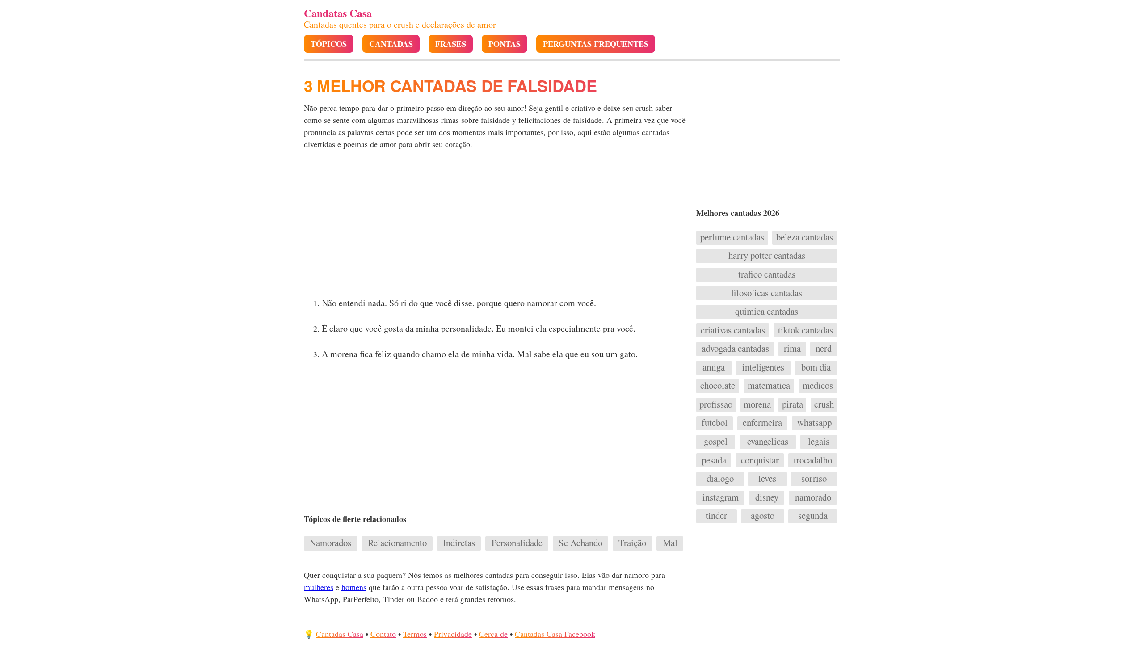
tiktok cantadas (805, 330)
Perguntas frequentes (595, 44)
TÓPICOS (329, 44)
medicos (818, 385)
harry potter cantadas (766, 255)
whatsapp (814, 422)
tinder (716, 515)
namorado (813, 497)
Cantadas (391, 44)
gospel (716, 441)
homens (353, 586)
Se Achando (580, 543)
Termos (415, 633)
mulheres (318, 586)
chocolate (717, 385)
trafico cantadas (766, 274)
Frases (450, 44)
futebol (715, 422)
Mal (670, 543)
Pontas (504, 44)
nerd (824, 348)
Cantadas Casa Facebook (555, 633)
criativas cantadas (733, 330)
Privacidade (453, 633)
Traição (632, 543)
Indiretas (459, 543)
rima (792, 348)
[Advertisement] (495, 226)
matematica (769, 385)
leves (767, 478)
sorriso (814, 478)
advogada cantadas (735, 348)
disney (766, 497)
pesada (714, 460)
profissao (715, 404)
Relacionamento (397, 543)
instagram (720, 497)
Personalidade (517, 543)
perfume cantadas (732, 237)
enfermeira (762, 422)
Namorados (330, 543)
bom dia (816, 367)
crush (824, 404)
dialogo (720, 478)
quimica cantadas (766, 311)
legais (818, 441)
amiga (713, 367)
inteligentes (763, 367)
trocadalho (813, 460)
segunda (813, 515)
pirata (792, 404)
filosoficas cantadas (766, 293)
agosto (762, 515)
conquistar (760, 460)
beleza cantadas (804, 237)
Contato (383, 633)
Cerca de (493, 633)
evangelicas (767, 441)
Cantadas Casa (339, 633)
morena (757, 404)
